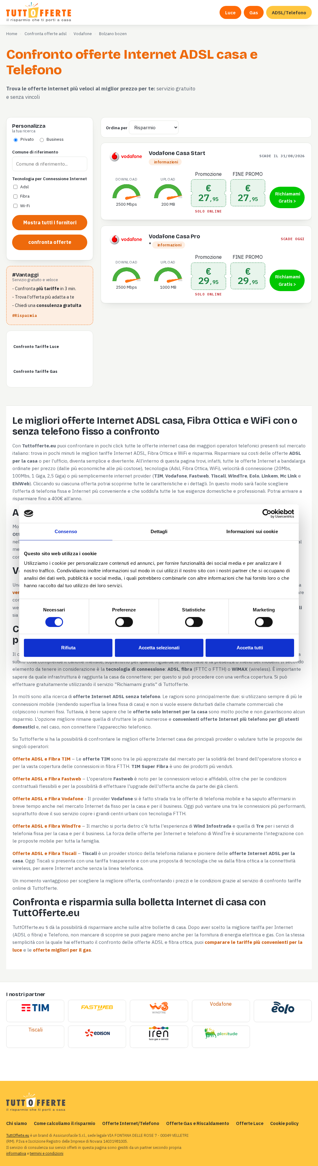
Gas (253, 12)
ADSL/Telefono (289, 12)
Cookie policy (284, 1123)
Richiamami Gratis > (287, 197)
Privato (27, 139)
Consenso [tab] (66, 531)
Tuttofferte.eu (39, 12)
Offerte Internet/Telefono (130, 1123)
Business (55, 139)
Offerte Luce (249, 1123)
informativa (16, 1153)
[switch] (124, 622)
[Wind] (159, 1008)
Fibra (25, 196)
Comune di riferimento (35, 152)
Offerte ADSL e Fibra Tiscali (44, 853)
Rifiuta (68, 647)
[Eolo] (283, 1008)
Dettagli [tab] (159, 531)
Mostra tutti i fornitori (49, 222)
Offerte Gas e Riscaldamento (197, 1123)
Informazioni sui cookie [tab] (252, 531)
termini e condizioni (46, 1153)
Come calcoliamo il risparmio (64, 1123)
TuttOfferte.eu (17, 1135)
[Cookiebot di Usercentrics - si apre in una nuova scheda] (267, 513)
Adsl (24, 187)
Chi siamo (16, 1123)
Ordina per (117, 127)
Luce (230, 12)
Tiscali (35, 1030)
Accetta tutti (250, 647)
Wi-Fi (25, 205)
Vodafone (221, 1004)
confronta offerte (49, 242)
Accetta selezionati (159, 647)
